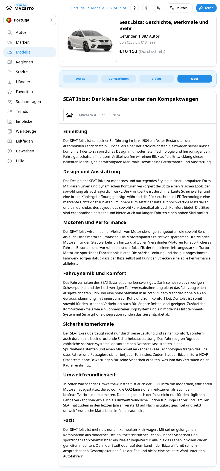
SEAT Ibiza (118, 8)
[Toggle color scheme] (146, 8)
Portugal (78, 8)
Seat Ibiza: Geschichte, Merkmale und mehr (163, 25)
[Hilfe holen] (134, 8)
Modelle (97, 8)
